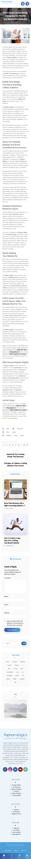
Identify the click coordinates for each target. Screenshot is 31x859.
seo (23, 672)
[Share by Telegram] (24, 445)
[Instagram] (10, 769)
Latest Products (16, 793)
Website (6, 613)
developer (9, 435)
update (7, 679)
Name (6, 596)
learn (9, 668)
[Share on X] (7, 445)
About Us (16, 828)
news (21, 668)
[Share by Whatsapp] (21, 445)
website (22, 435)
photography (10, 672)
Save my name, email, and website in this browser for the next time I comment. (15, 623)
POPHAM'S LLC (20, 845)
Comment (7, 578)
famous (9, 665)
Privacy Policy (16, 785)
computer (14, 661)
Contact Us (16, 811)
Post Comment (12, 630)
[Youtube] (20, 769)
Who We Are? (16, 834)
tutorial (17, 675)
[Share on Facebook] (4, 445)
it (22, 665)
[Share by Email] (27, 445)
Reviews (16, 809)
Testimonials (17, 795)
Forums (16, 791)
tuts (23, 675)
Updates (14, 432)
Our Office (16, 830)
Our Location (16, 832)
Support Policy (16, 814)
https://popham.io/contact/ (18, 354)
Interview (8, 545)
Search (24, 643)
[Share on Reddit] (13, 445)
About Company (16, 789)
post (18, 672)
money (15, 435)
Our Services (16, 787)
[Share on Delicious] (15, 445)
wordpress (22, 679)
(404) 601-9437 (22, 350)
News (8, 432)
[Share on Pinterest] (10, 445)
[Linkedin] (15, 769)
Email (6, 604)
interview (17, 665)
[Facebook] (5, 769)
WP (15, 682)
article (7, 661)
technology (9, 675)
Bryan (8, 428)
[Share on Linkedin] (18, 445)
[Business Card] (25, 769)
